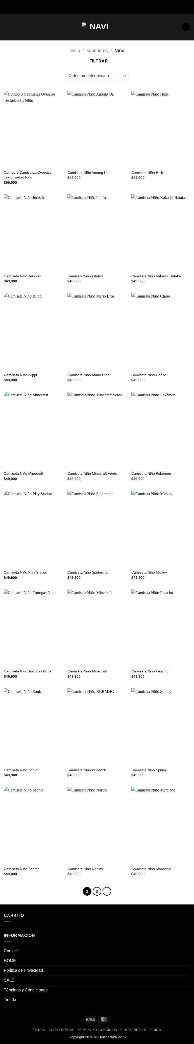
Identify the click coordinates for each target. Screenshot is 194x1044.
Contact (11, 951)
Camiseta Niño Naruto (85, 869)
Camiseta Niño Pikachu (149, 671)
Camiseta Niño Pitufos (85, 276)
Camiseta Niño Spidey (149, 770)
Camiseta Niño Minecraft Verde (92, 473)
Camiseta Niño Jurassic (22, 276)
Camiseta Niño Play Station (25, 572)
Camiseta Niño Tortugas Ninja (27, 671)
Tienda (10, 999)
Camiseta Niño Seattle (21, 869)
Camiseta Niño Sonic (20, 770)
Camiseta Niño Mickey (149, 572)
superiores (97, 50)
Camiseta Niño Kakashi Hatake (156, 276)
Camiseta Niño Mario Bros (88, 375)
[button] (7, 27)
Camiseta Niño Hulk (147, 173)
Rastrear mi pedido (143, 1030)
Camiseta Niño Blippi (20, 375)
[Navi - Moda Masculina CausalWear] (97, 27)
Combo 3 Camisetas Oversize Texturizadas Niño (28, 174)
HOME (10, 961)
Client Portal (61, 1030)
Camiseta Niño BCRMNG (87, 770)
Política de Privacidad (23, 970)
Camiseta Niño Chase (148, 375)
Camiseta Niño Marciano (151, 869)
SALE (9, 980)
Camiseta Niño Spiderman (88, 572)
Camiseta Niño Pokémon (151, 473)
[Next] (107, 891)
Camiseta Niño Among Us (87, 173)
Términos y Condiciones (25, 990)
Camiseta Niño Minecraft (23, 473)
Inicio (74, 50)
